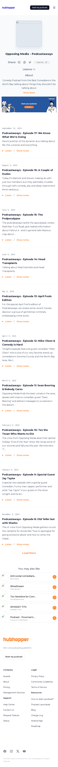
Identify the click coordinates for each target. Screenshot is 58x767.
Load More (29, 553)
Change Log (37, 715)
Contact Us (8, 710)
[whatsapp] (24, 62)
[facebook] (19, 62)
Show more (29, 92)
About (6, 682)
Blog (33, 710)
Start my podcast (39, 8)
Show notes (23, 151)
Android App (37, 721)
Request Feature (11, 715)
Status (6, 721)
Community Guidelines (42, 682)
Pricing (6, 687)
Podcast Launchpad (40, 704)
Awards (6, 676)
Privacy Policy (37, 676)
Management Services (14, 692)
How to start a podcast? (42, 699)
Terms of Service (39, 687)
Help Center (9, 704)
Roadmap (35, 726)
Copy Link (40, 62)
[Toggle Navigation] (54, 7)
